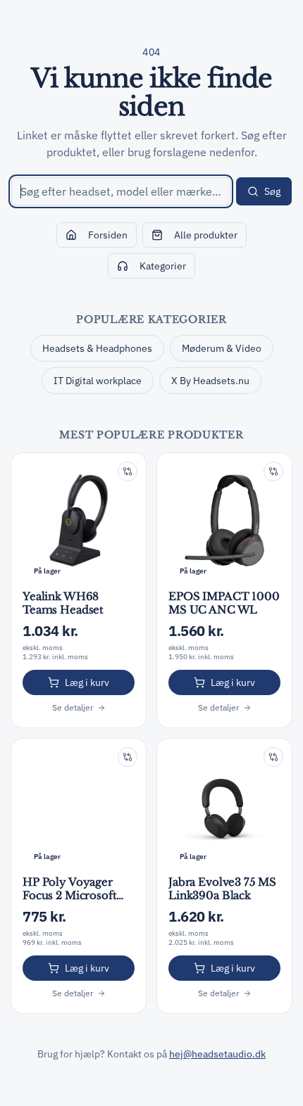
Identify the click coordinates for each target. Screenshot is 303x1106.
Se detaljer (72, 707)
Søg (272, 191)
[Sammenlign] (127, 471)
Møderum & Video (221, 348)
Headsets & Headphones (97, 348)
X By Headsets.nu (210, 380)
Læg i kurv (87, 682)
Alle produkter (205, 235)
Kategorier (163, 266)
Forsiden (108, 235)
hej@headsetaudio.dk (217, 1054)
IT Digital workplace (98, 380)
